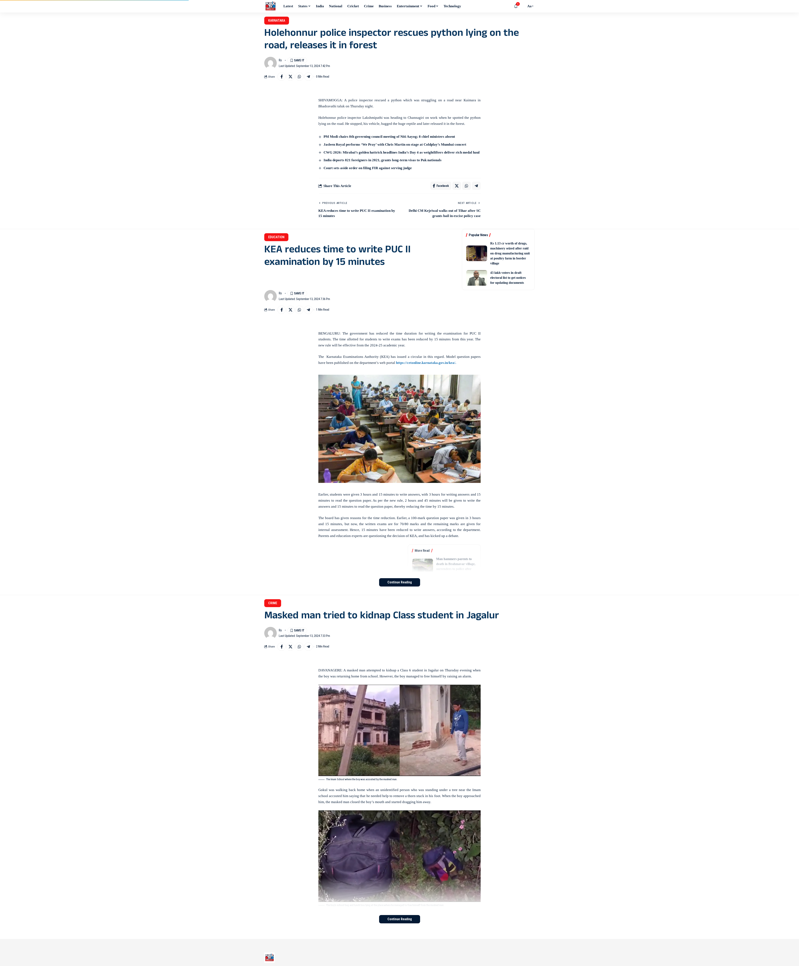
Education (276, 237)
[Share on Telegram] (308, 76)
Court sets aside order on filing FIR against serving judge (368, 168)
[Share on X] (290, 76)
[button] (522, 6)
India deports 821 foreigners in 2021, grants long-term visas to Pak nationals (383, 160)
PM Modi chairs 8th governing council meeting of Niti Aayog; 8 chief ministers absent (389, 137)
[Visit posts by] (270, 63)
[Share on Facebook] (281, 76)
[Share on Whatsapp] (299, 76)
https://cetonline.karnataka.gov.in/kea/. (425, 363)
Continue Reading (399, 582)
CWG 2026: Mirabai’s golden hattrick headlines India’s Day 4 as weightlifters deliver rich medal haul (402, 152)
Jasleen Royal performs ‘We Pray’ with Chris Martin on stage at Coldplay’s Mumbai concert (395, 144)
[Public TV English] (270, 6)
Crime (272, 603)
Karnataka (276, 20)
